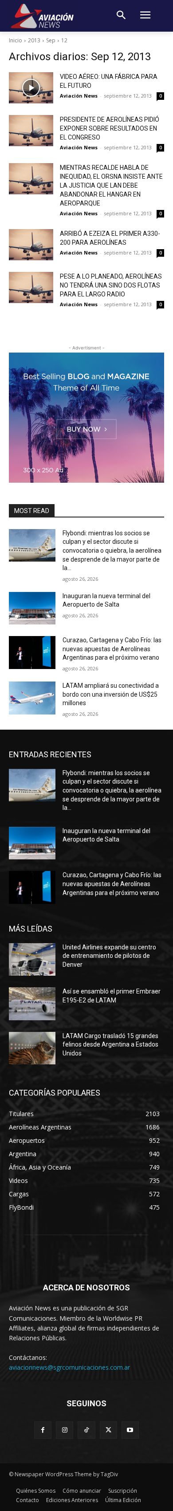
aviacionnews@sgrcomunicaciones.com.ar (69, 1367)
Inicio (15, 40)
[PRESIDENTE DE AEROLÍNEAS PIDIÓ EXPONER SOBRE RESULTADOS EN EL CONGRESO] (31, 130)
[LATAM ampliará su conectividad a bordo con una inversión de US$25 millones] (32, 698)
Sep (50, 40)
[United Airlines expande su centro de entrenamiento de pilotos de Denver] (32, 959)
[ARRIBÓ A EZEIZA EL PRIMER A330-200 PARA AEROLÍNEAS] (31, 244)
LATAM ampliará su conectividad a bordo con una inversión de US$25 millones (111, 694)
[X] (108, 1430)
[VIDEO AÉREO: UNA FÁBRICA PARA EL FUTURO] (31, 87)
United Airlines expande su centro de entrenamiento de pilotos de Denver (109, 956)
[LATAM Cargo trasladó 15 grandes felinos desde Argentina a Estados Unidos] (32, 1048)
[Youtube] (130, 1430)
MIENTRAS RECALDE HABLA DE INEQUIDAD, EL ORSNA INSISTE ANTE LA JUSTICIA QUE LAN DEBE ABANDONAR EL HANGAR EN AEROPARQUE (111, 185)
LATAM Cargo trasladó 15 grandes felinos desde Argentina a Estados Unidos (110, 1044)
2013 (34, 40)
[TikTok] (86, 1430)
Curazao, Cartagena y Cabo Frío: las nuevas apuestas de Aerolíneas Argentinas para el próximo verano (112, 648)
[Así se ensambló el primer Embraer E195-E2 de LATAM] (32, 1003)
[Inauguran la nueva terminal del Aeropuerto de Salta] (32, 608)
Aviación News (79, 95)
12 (64, 40)
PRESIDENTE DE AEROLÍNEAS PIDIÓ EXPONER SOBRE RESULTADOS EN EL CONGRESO (109, 128)
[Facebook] (42, 1430)
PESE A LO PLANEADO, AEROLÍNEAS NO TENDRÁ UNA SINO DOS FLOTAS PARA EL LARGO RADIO (111, 285)
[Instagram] (64, 1430)
